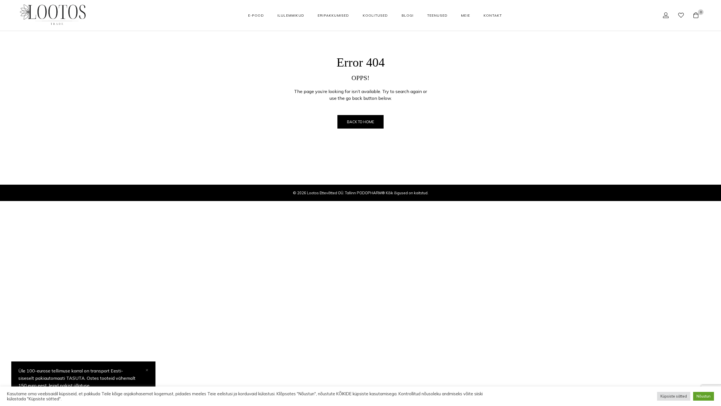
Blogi (408, 15)
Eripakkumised (333, 15)
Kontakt (493, 15)
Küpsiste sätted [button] (673, 396)
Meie (465, 15)
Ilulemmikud (290, 15)
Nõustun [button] (703, 396)
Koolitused (375, 15)
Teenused (437, 15)
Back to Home (360, 122)
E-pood (256, 15)
